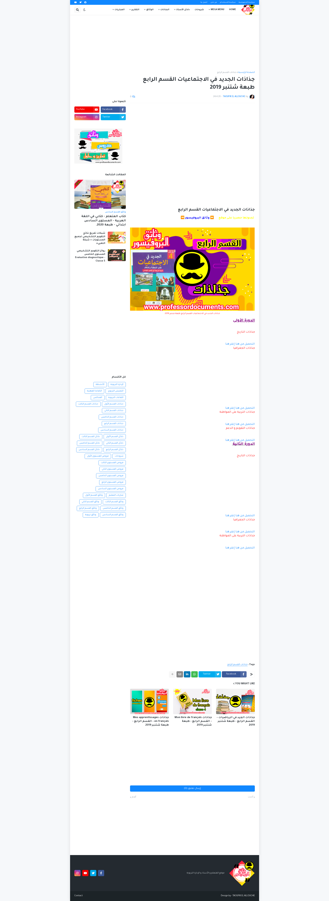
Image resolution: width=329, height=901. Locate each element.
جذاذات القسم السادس (112, 430)
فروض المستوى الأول (98, 456)
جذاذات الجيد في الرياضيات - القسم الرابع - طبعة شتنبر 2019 (236, 721)
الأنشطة (100, 384)
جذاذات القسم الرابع (226, 72)
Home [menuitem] (232, 10)
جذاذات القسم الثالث (88, 404)
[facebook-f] (101, 873)
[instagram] (77, 873)
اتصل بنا (203, 2)
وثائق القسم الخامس (113, 508)
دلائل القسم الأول (114, 436)
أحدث (250, 797)
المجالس (97, 397)
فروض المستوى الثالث (112, 463)
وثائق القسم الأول (94, 495)
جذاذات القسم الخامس (112, 417)
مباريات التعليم (116, 495)
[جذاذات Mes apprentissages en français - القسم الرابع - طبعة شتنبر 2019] (149, 701)
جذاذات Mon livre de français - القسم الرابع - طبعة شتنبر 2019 (193, 721)
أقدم (134, 797)
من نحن (213, 2)
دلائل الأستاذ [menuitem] (183, 10)
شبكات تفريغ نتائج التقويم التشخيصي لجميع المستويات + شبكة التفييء (90, 238)
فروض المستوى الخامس (111, 476)
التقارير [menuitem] (135, 10)
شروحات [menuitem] (199, 10)
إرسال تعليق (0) (192, 788)
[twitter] (81, 2)
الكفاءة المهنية (94, 391)
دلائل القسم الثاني (114, 443)
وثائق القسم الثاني (90, 502)
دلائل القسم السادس (89, 450)
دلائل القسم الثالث (91, 436)
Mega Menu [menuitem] (217, 10)
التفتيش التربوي (115, 391)
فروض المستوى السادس (110, 489)
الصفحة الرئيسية (246, 72)
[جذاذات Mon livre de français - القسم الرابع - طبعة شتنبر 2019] (192, 701)
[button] (84, 10)
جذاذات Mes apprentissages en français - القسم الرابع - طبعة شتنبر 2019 (150, 721)
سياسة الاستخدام (228, 2)
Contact (78, 896)
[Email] (179, 674)
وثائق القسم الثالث (114, 502)
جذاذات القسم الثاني (113, 410)
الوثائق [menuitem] (150, 10)
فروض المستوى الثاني (112, 469)
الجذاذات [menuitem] (164, 10)
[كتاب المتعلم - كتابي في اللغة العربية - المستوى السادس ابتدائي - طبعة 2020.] (100, 194)
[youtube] (75, 2)
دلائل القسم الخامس (89, 443)
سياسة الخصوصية (247, 2)
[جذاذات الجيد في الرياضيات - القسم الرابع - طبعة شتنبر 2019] (235, 701)
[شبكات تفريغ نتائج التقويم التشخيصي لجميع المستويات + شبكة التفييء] (117, 237)
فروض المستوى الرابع (112, 482)
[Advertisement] (164, 43)
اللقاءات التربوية (115, 397)
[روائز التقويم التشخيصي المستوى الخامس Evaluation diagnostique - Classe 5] (117, 255)
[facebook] (85, 2)
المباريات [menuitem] (120, 10)
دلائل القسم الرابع (114, 450)
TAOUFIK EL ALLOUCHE (244, 896)
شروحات (119, 456)
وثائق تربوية (90, 515)
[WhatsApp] (194, 674)
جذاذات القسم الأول (113, 404)
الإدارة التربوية (117, 384)
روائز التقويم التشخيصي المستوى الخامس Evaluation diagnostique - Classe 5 (90, 256)
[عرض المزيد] (172, 674)
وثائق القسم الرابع (88, 508)
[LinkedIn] (187, 674)
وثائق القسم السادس (112, 515)
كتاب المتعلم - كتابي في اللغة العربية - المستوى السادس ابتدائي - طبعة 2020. (103, 221)
